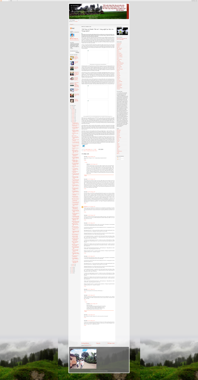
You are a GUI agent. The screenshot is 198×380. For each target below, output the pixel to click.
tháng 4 (73, 120)
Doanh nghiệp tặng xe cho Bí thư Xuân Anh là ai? (75, 192)
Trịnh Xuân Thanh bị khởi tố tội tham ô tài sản (75, 186)
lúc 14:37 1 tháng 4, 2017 (91, 289)
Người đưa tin (119, 65)
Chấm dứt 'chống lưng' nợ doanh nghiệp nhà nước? (75, 158)
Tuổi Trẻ (118, 82)
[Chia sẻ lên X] (100, 149)
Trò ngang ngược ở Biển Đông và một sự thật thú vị (75, 232)
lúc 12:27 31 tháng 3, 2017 (91, 179)
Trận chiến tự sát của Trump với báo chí (75, 196)
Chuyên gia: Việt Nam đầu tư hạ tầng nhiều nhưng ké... (75, 131)
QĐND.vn (118, 70)
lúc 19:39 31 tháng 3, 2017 (91, 215)
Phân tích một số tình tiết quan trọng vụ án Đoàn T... (75, 137)
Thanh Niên (118, 75)
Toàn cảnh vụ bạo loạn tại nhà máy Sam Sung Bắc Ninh (75, 239)
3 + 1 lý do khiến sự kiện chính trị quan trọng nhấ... (75, 169)
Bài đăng (119, 157)
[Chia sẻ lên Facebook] (101, 149)
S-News (118, 71)
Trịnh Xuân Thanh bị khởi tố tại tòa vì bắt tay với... (75, 182)
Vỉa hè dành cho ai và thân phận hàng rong (75, 123)
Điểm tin (118, 153)
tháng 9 (73, 113)
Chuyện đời (118, 131)
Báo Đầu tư (118, 45)
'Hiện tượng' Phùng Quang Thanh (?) (76, 68)
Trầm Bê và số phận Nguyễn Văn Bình (75, 237)
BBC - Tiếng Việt (119, 48)
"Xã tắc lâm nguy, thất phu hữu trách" (75, 200)
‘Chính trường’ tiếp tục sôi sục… (75, 166)
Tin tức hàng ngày (119, 81)
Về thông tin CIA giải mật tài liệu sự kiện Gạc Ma (75, 177)
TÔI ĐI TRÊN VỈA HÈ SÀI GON (75, 140)
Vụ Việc (118, 152)
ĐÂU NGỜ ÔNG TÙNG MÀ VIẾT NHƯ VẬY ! (76, 78)
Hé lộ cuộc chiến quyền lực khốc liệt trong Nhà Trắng (75, 164)
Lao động (118, 60)
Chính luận (118, 132)
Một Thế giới (119, 61)
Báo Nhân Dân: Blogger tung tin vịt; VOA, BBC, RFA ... (75, 219)
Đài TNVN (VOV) (119, 54)
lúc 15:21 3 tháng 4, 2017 (91, 320)
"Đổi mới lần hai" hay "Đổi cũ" (75, 229)
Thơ (117, 142)
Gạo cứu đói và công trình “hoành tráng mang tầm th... (75, 262)
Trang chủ (71, 24)
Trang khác (118, 146)
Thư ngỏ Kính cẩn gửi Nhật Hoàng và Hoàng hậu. (75, 253)
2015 (72, 268)
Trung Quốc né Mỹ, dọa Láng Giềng (75, 194)
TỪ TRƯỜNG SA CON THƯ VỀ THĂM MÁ (75, 216)
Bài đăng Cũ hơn (111, 343)
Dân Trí (118, 50)
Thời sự (96, 150)
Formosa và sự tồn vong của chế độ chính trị (75, 202)
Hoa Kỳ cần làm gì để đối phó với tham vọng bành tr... (75, 155)
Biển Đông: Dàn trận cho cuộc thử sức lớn (75, 227)
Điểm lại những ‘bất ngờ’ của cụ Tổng (76, 95)
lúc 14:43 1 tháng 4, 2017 (91, 295)
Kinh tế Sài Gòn (119, 59)
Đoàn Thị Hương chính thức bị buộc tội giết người (75, 247)
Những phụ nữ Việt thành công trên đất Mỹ (75, 224)
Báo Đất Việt (119, 44)
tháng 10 (73, 112)
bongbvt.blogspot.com (74, 38)
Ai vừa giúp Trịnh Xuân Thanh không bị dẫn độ (75, 174)
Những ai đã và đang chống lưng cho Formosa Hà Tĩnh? (75, 208)
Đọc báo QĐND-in (119, 55)
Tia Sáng (118, 76)
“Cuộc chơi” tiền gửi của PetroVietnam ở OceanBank (75, 214)
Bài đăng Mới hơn (85, 343)
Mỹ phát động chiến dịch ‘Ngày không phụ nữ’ (75, 222)
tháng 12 (73, 109)
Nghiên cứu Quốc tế (120, 64)
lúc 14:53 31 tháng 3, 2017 (91, 191)
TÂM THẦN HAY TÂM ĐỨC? (76, 62)
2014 (72, 270)
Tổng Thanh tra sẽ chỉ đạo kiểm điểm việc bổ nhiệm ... (75, 189)
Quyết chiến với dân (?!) (75, 198)
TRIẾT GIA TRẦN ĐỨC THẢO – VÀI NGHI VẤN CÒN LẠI (75, 151)
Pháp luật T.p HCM (120, 69)
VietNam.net (118, 86)
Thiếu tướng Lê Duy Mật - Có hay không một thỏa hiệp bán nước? (76, 74)
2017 (72, 108)
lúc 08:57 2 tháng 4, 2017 (93, 303)
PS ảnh (118, 138)
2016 (72, 267)
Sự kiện (118, 141)
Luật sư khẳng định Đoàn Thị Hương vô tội (75, 259)
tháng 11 (73, 110)
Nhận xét (119, 159)
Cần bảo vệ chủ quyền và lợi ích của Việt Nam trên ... (75, 250)
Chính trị (84, 150)
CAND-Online (119, 49)
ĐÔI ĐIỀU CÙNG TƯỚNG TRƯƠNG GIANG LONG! (75, 161)
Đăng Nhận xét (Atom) (87, 345)
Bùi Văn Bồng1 (75, 5)
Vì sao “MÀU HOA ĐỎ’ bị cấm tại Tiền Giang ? (75, 143)
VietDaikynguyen (119, 85)
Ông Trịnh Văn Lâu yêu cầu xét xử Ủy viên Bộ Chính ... (75, 146)
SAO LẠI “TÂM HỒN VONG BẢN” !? (76, 100)
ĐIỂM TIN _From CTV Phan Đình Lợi (75, 125)
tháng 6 (73, 117)
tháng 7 (73, 116)
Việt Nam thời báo (119, 87)
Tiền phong (118, 77)
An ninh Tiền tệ (119, 43)
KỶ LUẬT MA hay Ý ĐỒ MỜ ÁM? (75, 256)
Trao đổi (118, 147)
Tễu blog (118, 74)
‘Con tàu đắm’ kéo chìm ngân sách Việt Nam (75, 180)
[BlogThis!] (99, 149)
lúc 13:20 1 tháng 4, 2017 (91, 256)
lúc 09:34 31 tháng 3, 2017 (91, 156)
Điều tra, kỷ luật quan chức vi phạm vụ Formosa (75, 242)
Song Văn (85, 206)
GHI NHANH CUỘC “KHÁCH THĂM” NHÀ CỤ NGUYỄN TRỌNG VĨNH (76, 84)
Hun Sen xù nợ (74, 135)
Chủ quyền (88, 150)
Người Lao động (119, 66)
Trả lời (85, 160)
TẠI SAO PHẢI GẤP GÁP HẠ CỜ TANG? (76, 57)
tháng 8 (73, 114)
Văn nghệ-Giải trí (119, 151)
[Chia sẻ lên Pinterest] (102, 149)
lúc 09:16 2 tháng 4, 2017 (94, 164)
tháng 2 (73, 264)
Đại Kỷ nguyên (119, 53)
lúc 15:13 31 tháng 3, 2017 (91, 206)
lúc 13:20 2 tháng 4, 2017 (91, 314)
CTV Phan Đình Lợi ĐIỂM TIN (75, 172)
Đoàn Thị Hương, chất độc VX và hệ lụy (75, 234)
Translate (76, 21)
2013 (72, 271)
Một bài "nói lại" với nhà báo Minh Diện (76, 90)
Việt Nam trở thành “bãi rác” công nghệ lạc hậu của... (75, 128)
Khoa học (118, 136)
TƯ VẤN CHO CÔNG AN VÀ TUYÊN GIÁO (75, 205)
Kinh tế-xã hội (92, 150)
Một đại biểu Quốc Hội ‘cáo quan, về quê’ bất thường (75, 211)
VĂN (117, 148)
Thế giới (118, 143)
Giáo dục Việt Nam (119, 56)
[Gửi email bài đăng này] (98, 149)
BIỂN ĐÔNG (119, 130)
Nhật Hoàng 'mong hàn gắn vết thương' (75, 245)
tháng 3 (73, 121)
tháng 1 (73, 265)
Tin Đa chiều (119, 80)
